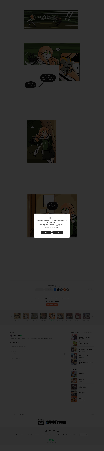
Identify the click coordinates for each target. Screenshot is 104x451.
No (46, 232)
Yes (58, 232)
